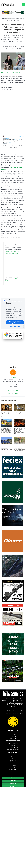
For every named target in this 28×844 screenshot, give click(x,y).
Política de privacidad (13, 743)
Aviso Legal (13, 742)
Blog (8, 17)
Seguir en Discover (14, 326)
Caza (13, 758)
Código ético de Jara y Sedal (13, 740)
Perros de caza (13, 769)
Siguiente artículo (13, 393)
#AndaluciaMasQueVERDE (12, 251)
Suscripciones (13, 736)
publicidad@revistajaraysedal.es (16, 710)
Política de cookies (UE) (13, 749)
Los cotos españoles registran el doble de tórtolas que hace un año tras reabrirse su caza (19, 414)
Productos (13, 765)
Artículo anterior (13, 390)
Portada (4, 17)
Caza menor (13, 762)
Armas (13, 767)
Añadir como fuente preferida (15, 322)
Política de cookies (13, 747)
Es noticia (12, 17)
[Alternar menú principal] (23, 4)
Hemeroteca (13, 771)
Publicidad (13, 734)
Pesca (13, 763)
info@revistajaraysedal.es (16, 713)
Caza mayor (13, 760)
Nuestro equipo (13, 738)
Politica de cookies (13, 745)
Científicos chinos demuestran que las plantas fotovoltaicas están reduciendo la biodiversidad (6, 447)
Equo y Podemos (15, 164)
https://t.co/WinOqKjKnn (11, 253)
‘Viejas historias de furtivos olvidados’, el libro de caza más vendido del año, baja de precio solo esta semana (6, 414)
